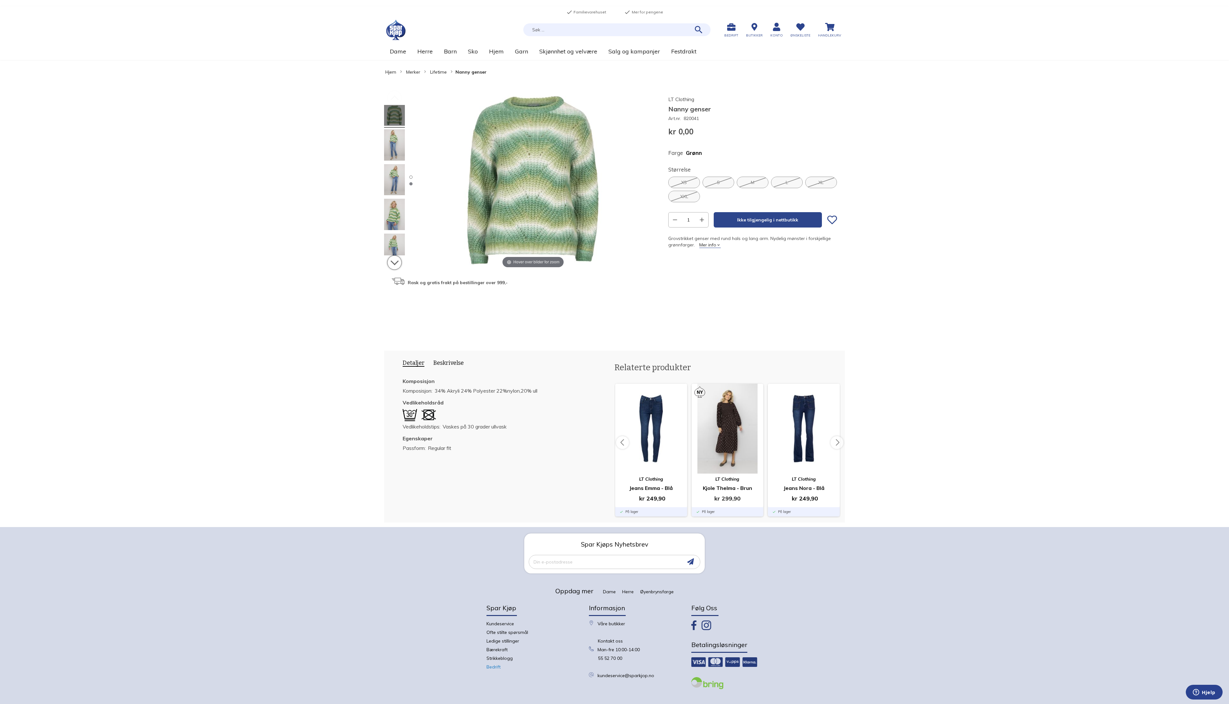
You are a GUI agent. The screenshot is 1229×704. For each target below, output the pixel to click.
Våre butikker (611, 624)
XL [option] (820, 182)
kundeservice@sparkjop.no (626, 675)
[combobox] (617, 29)
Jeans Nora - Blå (803, 488)
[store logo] (396, 30)
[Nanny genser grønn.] (394, 146)
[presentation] (411, 364)
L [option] (787, 182)
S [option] (718, 182)
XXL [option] (684, 196)
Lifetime (438, 72)
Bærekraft (497, 649)
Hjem (390, 72)
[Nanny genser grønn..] (394, 116)
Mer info (707, 245)
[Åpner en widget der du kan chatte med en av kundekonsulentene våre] (1204, 693)
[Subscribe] (690, 562)
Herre (628, 592)
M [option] (752, 182)
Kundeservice (500, 624)
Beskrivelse (448, 363)
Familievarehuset (586, 12)
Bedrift (493, 667)
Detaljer (413, 363)
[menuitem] (397, 51)
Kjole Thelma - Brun (727, 488)
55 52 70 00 (610, 658)
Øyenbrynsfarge (657, 592)
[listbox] (752, 189)
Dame (609, 592)
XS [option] (684, 182)
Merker (413, 72)
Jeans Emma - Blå (651, 488)
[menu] (614, 51)
